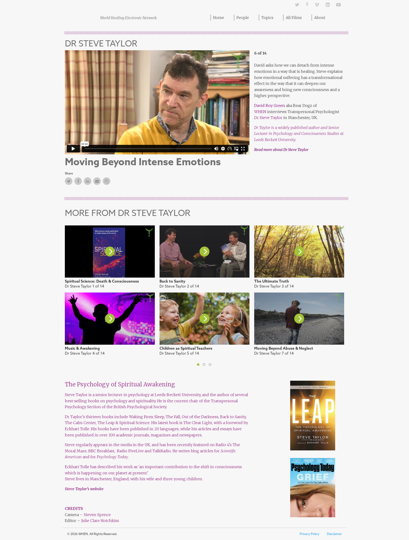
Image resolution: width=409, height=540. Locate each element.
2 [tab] (205, 366)
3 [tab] (211, 366)
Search (337, 17)
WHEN (260, 111)
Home (218, 17)
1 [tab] (199, 366)
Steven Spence (97, 514)
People (242, 17)
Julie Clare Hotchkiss (100, 520)
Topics (267, 17)
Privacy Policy (309, 534)
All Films (294, 17)
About (319, 17)
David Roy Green (269, 105)
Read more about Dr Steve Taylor (281, 149)
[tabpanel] (204, 292)
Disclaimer (334, 534)
